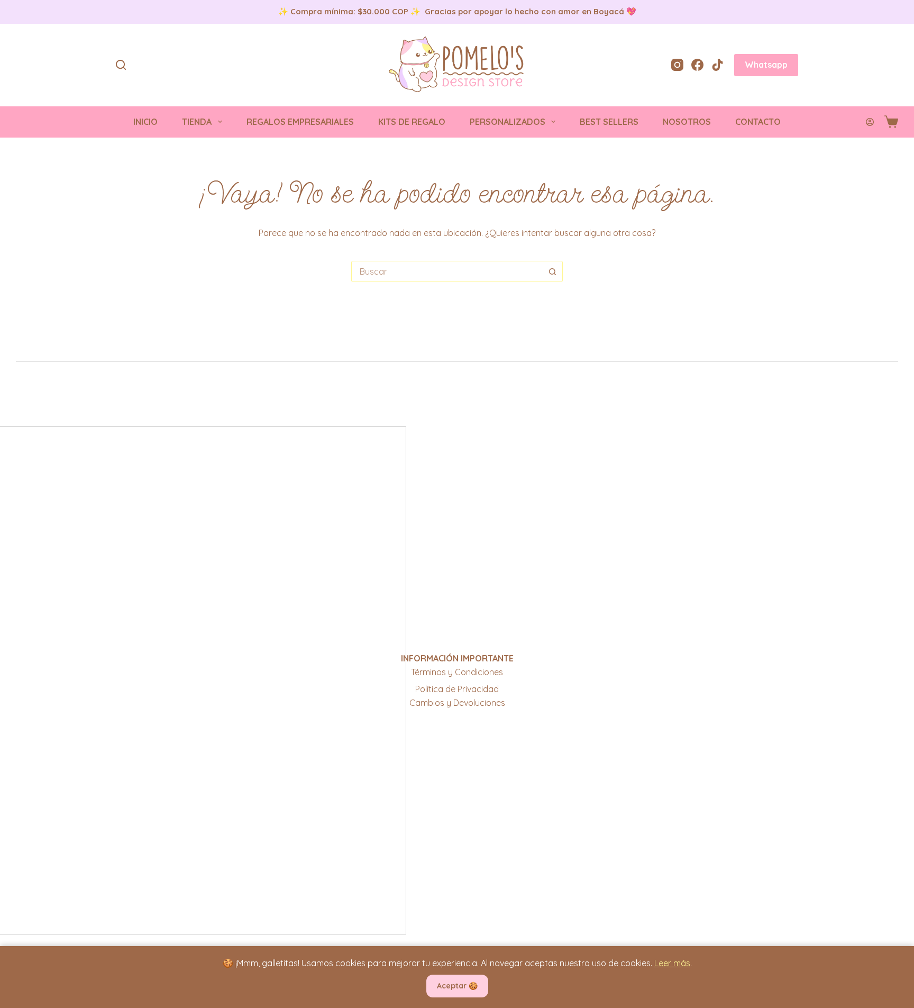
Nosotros (687, 121)
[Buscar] (121, 65)
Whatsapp (766, 64)
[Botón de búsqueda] (552, 271)
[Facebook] (697, 65)
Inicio (145, 121)
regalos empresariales (300, 121)
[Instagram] (677, 65)
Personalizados (507, 121)
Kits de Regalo (411, 121)
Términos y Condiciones (457, 672)
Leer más (672, 963)
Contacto (758, 121)
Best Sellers (609, 121)
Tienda (197, 121)
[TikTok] (717, 65)
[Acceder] (870, 122)
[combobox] (447, 271)
